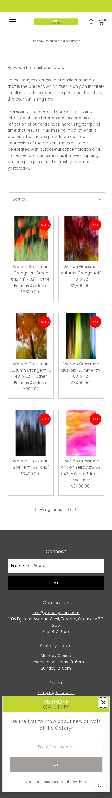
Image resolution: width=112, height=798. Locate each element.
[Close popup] (103, 702)
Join (56, 583)
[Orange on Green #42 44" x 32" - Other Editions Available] (30, 239)
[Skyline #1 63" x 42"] (30, 433)
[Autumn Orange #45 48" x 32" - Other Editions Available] (30, 336)
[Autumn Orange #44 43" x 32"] (81, 239)
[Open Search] (91, 22)
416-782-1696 (56, 631)
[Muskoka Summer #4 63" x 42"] (81, 336)
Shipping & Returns (55, 692)
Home (37, 41)
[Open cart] (101, 22)
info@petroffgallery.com (55, 612)
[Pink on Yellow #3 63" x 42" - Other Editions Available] (81, 433)
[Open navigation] (13, 22)
